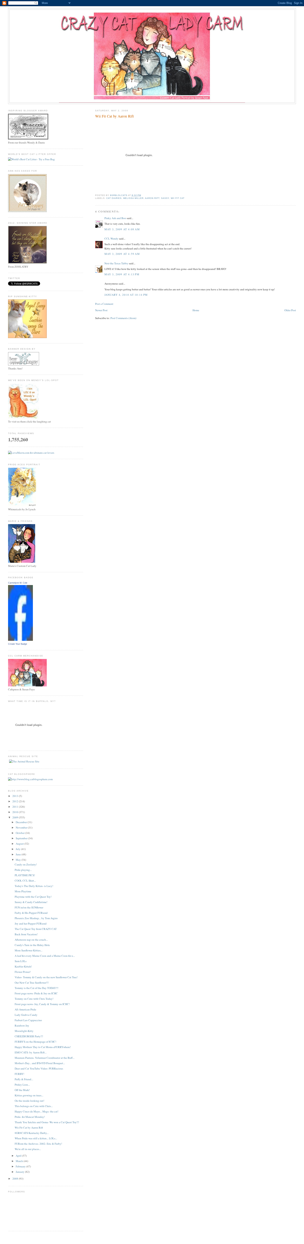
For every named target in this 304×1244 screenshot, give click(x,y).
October (20, 833)
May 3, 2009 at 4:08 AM (122, 229)
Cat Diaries (114, 198)
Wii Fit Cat (177, 198)
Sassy (165, 198)
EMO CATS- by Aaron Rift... (31, 1052)
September (22, 838)
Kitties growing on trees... (29, 1095)
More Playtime (23, 891)
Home (196, 310)
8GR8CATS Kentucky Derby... (32, 1133)
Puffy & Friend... (24, 1079)
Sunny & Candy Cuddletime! (31, 902)
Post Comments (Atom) (123, 318)
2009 (15, 817)
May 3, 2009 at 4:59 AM (122, 254)
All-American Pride (25, 1009)
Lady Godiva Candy (26, 1015)
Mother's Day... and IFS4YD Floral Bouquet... (40, 1063)
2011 (15, 806)
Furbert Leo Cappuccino (28, 1020)
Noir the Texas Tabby (116, 263)
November (22, 827)
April (19, 1155)
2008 (15, 1178)
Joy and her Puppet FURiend (31, 923)
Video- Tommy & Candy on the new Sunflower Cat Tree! (46, 977)
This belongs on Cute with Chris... (34, 1106)
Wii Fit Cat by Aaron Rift (29, 1127)
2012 (15, 801)
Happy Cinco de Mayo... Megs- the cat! (36, 1111)
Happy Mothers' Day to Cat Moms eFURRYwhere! (43, 1047)
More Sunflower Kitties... (28, 950)
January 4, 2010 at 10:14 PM (126, 295)
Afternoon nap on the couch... (31, 939)
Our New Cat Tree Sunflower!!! (32, 982)
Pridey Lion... (22, 1084)
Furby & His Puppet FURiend (31, 913)
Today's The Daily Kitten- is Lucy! (34, 886)
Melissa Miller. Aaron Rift (141, 198)
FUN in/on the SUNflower (29, 907)
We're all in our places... (28, 1149)
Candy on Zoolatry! (26, 864)
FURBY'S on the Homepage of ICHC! (35, 1041)
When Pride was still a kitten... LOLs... (36, 1138)
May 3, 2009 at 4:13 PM (122, 274)
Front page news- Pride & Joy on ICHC (36, 993)
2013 (15, 796)
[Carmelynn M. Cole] (20, 640)
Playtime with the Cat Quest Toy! (33, 897)
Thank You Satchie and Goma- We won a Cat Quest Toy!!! (47, 1122)
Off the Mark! (22, 1090)
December (22, 822)
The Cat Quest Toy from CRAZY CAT (36, 929)
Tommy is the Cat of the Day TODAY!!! (36, 988)
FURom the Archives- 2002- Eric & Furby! (38, 1143)
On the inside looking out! (29, 1101)
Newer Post (101, 310)
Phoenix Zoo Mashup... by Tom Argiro (36, 918)
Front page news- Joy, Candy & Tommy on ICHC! (42, 1004)
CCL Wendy (111, 238)
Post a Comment (104, 304)
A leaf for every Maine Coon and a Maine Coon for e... (45, 956)
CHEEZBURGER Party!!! (29, 1036)
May (19, 860)
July (18, 849)
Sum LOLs (20, 961)
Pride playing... (23, 870)
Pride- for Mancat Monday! (30, 1117)
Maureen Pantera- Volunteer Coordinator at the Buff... (44, 1058)
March (20, 1161)
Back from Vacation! (26, 934)
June (19, 854)
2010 (15, 812)
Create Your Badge (17, 644)
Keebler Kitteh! (23, 966)
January (20, 1172)
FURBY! (19, 1074)
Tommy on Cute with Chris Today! (34, 999)
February (21, 1166)
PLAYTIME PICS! (25, 875)
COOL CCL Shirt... (25, 880)
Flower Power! (23, 972)
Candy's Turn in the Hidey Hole (32, 945)
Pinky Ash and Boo (115, 218)
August (20, 843)
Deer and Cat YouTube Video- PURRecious (39, 1068)
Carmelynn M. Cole (17, 583)
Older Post (290, 310)
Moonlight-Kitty (24, 1031)
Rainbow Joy (22, 1025)
